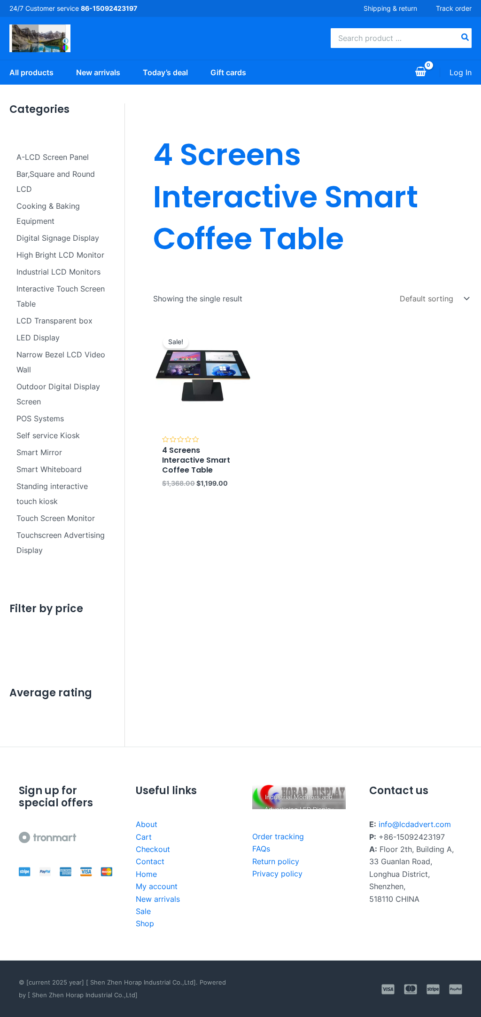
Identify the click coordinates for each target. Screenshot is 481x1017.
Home (146, 874)
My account (157, 886)
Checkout (153, 849)
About (146, 824)
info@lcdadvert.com (415, 824)
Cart (144, 837)
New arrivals (158, 899)
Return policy (275, 861)
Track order (454, 8)
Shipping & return (390, 8)
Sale (143, 911)
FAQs (261, 848)
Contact (150, 861)
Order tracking (278, 836)
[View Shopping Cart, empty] (420, 72)
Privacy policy (277, 873)
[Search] (465, 38)
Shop (145, 923)
